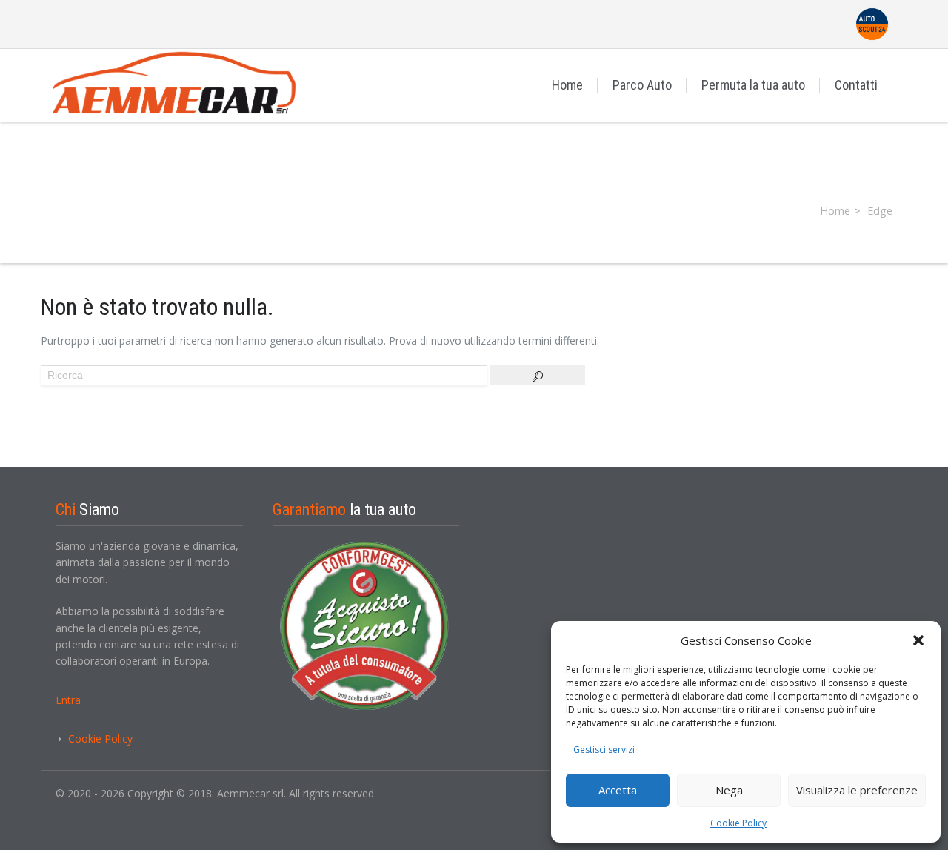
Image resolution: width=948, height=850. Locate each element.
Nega (729, 790)
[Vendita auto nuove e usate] (189, 85)
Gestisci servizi (604, 749)
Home (567, 85)
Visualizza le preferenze (857, 790)
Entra (68, 700)
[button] (918, 640)
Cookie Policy (738, 823)
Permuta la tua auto (753, 85)
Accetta (617, 790)
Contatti (856, 85)
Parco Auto (642, 85)
